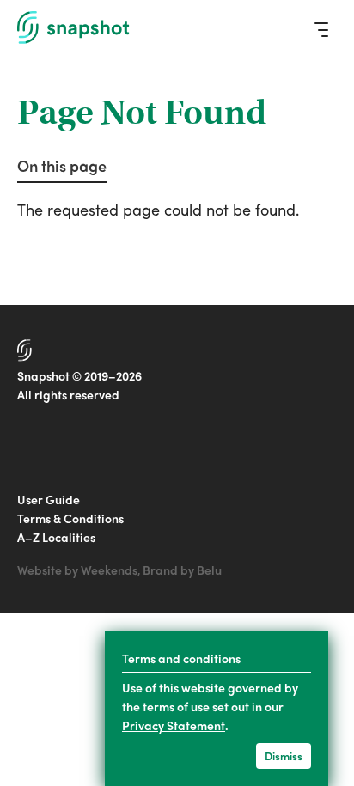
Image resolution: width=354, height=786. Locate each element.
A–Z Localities (56, 536)
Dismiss (283, 755)
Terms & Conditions (70, 518)
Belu (209, 569)
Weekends (109, 569)
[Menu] (321, 29)
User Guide (48, 499)
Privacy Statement (173, 725)
